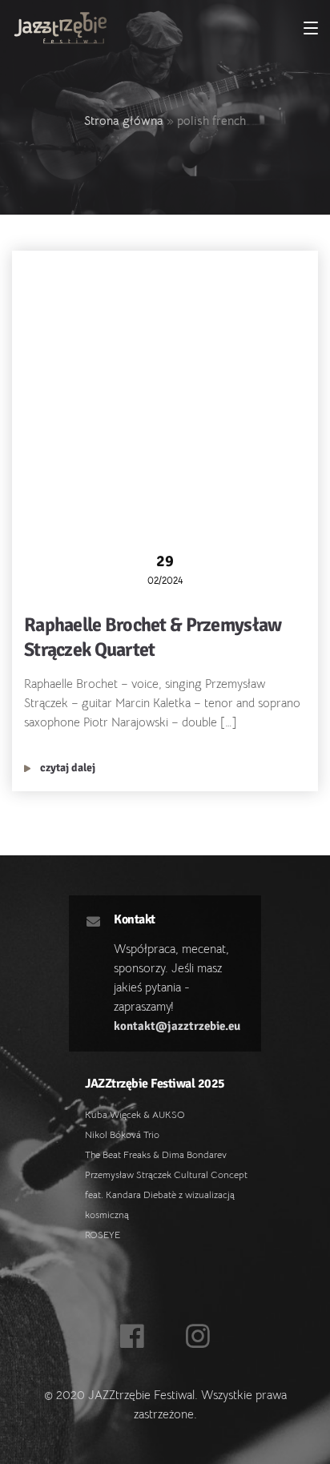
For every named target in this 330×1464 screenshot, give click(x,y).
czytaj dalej (66, 767)
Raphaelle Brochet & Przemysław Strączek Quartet (152, 637)
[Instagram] (198, 1337)
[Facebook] (132, 1337)
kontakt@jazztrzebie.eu (177, 1026)
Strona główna (123, 120)
